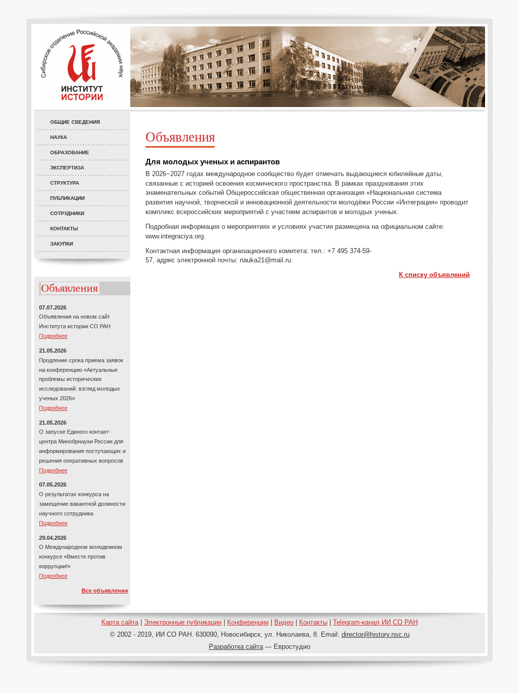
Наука (58, 137)
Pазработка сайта (236, 646)
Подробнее (53, 336)
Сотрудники (67, 213)
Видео (283, 622)
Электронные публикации (182, 622)
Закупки (61, 244)
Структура (64, 183)
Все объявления (105, 590)
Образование (69, 152)
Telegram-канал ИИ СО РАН (375, 622)
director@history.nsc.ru (376, 634)
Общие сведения (75, 122)
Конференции (248, 622)
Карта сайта (119, 622)
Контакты (64, 228)
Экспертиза (67, 167)
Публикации (67, 198)
